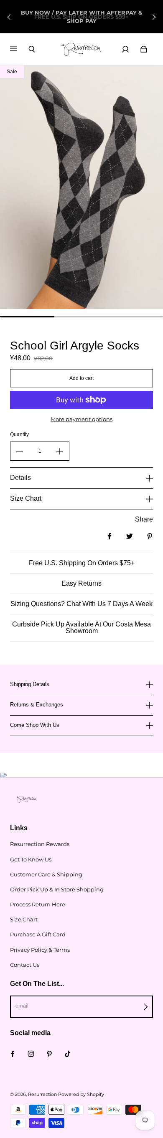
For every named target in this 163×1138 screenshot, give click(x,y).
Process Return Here (37, 904)
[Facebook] (12, 1054)
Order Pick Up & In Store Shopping (57, 889)
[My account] (125, 49)
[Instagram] (31, 1054)
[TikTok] (68, 1054)
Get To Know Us (30, 859)
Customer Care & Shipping (46, 874)
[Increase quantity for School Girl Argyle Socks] (60, 451)
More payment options (81, 419)
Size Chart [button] (25, 498)
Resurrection (42, 1094)
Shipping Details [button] (29, 684)
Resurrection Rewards (39, 844)
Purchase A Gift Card (38, 934)
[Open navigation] (19, 49)
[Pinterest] (49, 1054)
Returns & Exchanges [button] (36, 704)
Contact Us (24, 964)
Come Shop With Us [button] (34, 725)
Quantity (19, 434)
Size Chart (24, 919)
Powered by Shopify (81, 1094)
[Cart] (144, 49)
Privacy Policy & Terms (40, 949)
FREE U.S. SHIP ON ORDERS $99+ (81, 16)
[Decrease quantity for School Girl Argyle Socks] (19, 451)
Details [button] (20, 477)
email (21, 1006)
